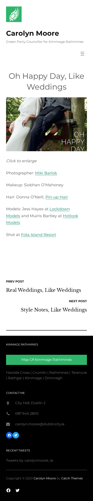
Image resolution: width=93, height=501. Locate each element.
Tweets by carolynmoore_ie (29, 460)
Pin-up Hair (56, 197)
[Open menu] (82, 53)
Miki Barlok (46, 173)
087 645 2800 (27, 413)
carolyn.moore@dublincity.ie (39, 424)
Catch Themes (72, 478)
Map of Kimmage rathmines (46, 360)
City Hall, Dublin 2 (30, 403)
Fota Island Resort (38, 234)
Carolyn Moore (32, 33)
